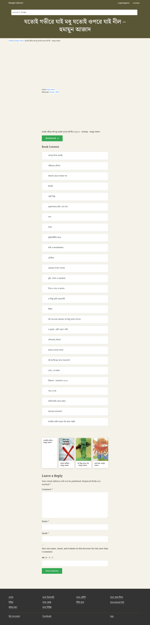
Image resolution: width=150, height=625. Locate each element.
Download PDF (117, 602)
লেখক (11, 597)
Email (45, 533)
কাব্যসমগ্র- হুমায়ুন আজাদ (99, 464)
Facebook (46, 616)
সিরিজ (11, 602)
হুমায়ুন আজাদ (50, 89)
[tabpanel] (75, 135)
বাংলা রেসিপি (81, 597)
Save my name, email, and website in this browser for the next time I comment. (75, 550)
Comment (47, 489)
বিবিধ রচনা (80, 602)
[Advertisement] (75, 65)
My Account (14, 616)
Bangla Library (16, 3)
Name (45, 521)
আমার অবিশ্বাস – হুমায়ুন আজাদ (65, 464)
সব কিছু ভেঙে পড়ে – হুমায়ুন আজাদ (83, 464)
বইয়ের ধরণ (13, 607)
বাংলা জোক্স (46, 602)
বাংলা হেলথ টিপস (116, 597)
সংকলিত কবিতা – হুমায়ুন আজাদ (48, 441)
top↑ (112, 616)
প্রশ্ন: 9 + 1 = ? (47, 557)
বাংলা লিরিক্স (46, 607)
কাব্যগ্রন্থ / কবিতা (54, 92)
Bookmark (51, 138)
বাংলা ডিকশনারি (48, 597)
